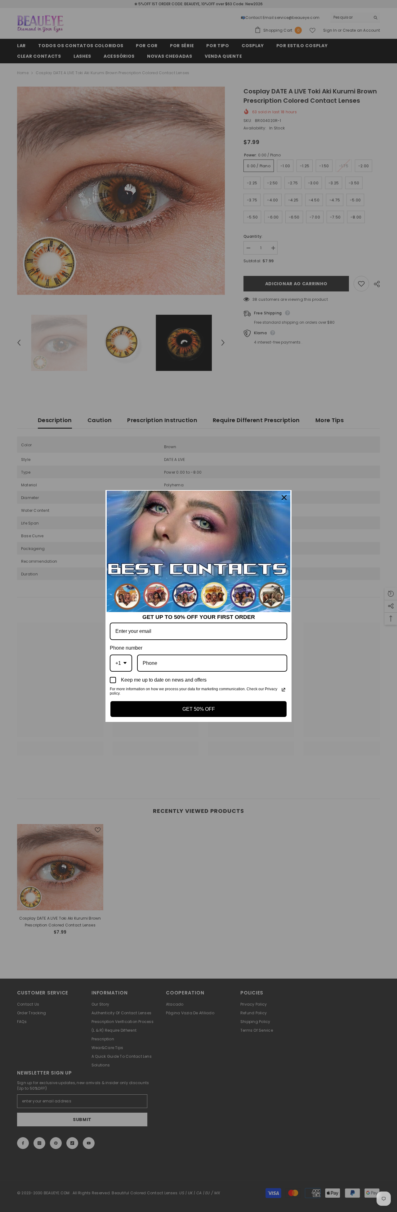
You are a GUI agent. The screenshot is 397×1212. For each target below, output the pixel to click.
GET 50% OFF (198, 709)
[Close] (284, 497)
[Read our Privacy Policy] (283, 689)
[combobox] (121, 663)
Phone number (126, 648)
